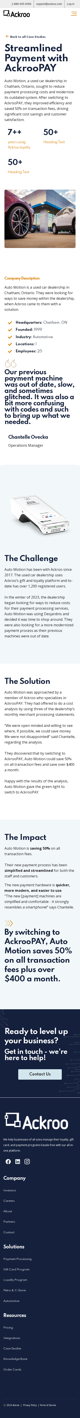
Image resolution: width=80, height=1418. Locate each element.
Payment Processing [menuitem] (17, 1259)
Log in (70, 4)
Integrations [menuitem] (11, 1338)
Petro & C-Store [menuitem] (14, 1290)
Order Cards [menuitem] (12, 1369)
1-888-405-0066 (21, 4)
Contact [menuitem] (8, 1232)
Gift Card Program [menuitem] (16, 1269)
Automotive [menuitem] (11, 1301)
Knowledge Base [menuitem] (15, 1359)
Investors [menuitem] (9, 1190)
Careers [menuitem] (9, 1201)
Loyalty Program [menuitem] (15, 1280)
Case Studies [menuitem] (12, 1348)
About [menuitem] (7, 1211)
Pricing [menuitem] (8, 1327)
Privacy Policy (30, 1405)
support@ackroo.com (49, 4)
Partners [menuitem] (9, 1221)
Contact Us (40, 1074)
